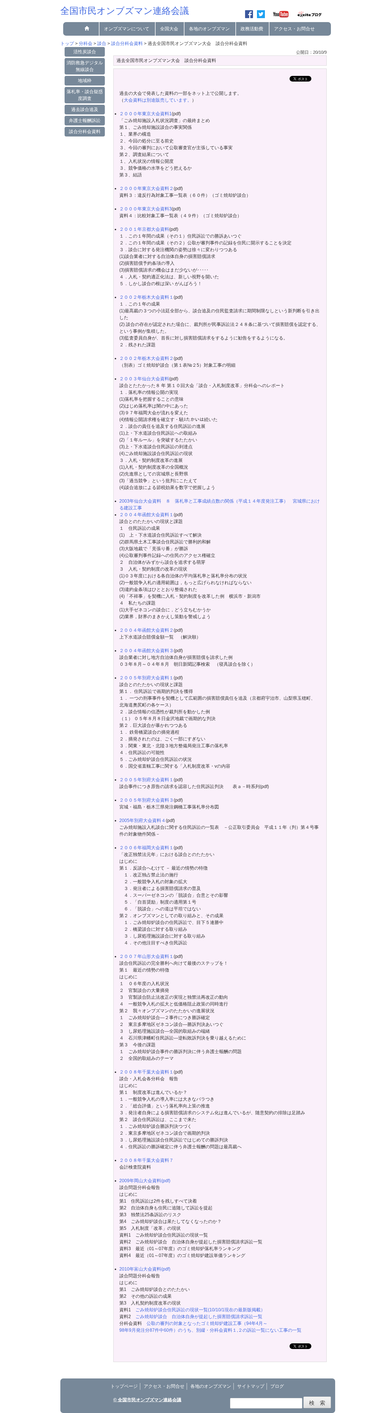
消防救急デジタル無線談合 (85, 66)
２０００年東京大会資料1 (145, 113)
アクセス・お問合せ (294, 28)
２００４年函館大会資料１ (146, 514)
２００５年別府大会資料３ (146, 800)
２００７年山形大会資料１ (146, 956)
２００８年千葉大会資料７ (146, 1160)
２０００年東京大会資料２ (146, 188)
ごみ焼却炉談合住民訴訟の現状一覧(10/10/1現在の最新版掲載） (200, 1309)
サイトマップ (250, 1386)
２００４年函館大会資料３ (146, 650)
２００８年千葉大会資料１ (146, 1072)
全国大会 (169, 28)
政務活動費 (252, 28)
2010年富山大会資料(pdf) (144, 1269)
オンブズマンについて (126, 28)
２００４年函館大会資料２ (146, 630)
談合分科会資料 (85, 131)
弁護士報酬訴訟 (85, 120)
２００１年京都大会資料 (144, 229)
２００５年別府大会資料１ (146, 677)
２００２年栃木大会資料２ (146, 358)
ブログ (277, 1386)
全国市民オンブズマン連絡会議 (124, 11)
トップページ (124, 1386)
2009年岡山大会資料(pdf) (144, 1180)
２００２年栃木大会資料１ (146, 297)
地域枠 (85, 80)
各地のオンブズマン (209, 28)
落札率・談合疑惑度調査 (85, 95)
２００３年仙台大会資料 (144, 378)
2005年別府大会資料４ (142, 820)
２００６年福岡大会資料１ (146, 847)
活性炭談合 (84, 51)
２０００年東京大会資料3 (145, 208)
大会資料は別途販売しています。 (158, 100)
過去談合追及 (84, 109)
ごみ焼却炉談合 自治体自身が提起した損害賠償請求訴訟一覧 (198, 1316)
